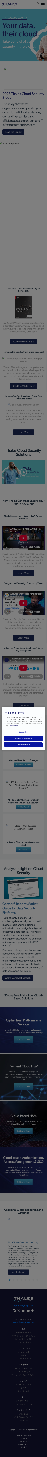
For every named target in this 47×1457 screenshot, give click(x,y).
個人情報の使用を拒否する (23, 738)
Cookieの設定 (23, 732)
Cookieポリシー (15, 726)
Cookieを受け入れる (23, 745)
